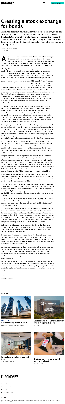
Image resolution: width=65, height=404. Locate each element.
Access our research (57, 3)
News (10, 278)
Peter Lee (3, 48)
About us (3, 389)
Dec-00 (4, 278)
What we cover (5, 386)
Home (2, 8)
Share (61, 8)
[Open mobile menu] (44, 3)
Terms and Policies (6, 392)
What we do (4, 384)
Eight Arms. (18, 401)
